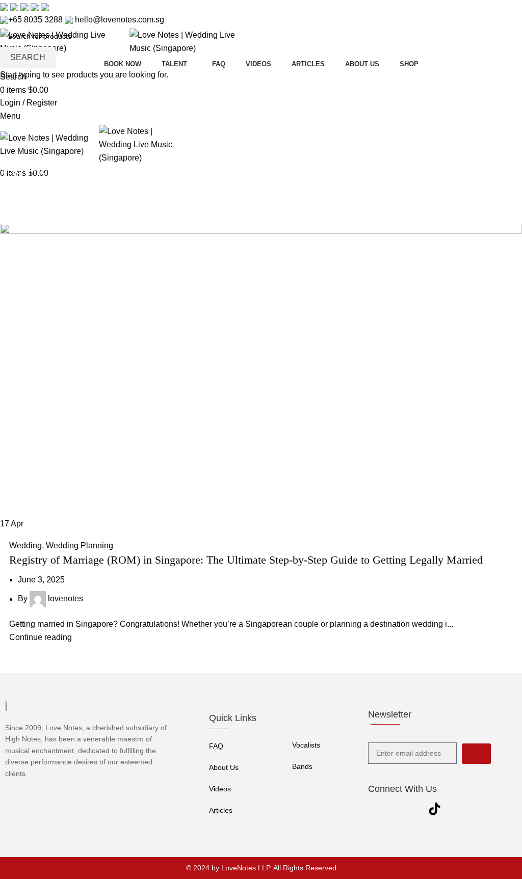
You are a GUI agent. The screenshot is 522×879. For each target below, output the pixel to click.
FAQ (216, 746)
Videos (220, 789)
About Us (224, 767)
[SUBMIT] (476, 753)
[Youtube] (393, 808)
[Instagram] (414, 808)
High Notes (23, 739)
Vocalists (306, 745)
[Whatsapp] (455, 808)
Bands (302, 766)
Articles (220, 810)
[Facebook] (373, 808)
